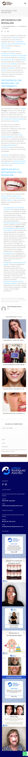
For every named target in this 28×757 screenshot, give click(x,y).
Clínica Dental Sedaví (12, 298)
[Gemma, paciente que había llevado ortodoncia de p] (14, 667)
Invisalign (4, 110)
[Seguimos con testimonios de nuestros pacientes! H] (14, 594)
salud (2, 301)
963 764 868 (5, 500)
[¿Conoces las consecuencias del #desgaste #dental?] (14, 570)
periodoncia (23, 299)
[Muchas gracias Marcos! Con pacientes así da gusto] (14, 546)
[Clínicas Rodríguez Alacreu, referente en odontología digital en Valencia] (14, 353)
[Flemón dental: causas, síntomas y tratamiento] (14, 328)
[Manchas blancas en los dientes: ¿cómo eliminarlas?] (14, 402)
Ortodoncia (8, 299)
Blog (9, 15)
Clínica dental (4, 298)
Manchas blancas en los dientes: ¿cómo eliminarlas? (14, 413)
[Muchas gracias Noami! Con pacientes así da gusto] (14, 691)
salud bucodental (8, 301)
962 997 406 (5, 521)
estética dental (21, 298)
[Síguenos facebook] (3, 484)
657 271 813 (12, 521)
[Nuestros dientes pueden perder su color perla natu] (14, 715)
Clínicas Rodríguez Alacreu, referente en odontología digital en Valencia (14, 364)
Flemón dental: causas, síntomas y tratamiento (14, 340)
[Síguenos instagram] (6, 484)
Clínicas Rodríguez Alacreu (9, 26)
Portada (4, 15)
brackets (15, 133)
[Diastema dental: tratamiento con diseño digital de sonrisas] (14, 377)
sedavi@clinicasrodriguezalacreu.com (12, 505)
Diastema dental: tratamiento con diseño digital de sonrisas (14, 389)
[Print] (8, 31)
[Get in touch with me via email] (8, 309)
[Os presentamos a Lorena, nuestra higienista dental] (14, 618)
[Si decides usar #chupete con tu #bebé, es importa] (14, 642)
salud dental (15, 301)
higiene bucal (19, 226)
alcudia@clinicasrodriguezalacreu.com (12, 526)
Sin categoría (5, 28)
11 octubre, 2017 (23, 26)
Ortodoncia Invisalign (16, 299)
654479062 (12, 500)
